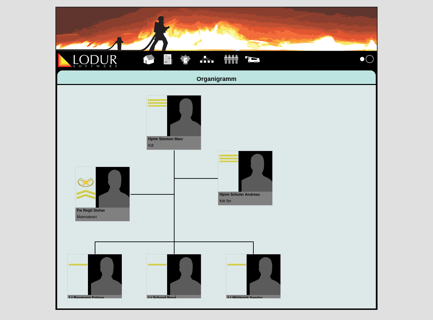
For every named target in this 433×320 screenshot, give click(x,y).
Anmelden (367, 67)
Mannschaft (231, 67)
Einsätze (185, 67)
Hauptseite (149, 67)
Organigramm (207, 67)
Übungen (168, 67)
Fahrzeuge (252, 67)
